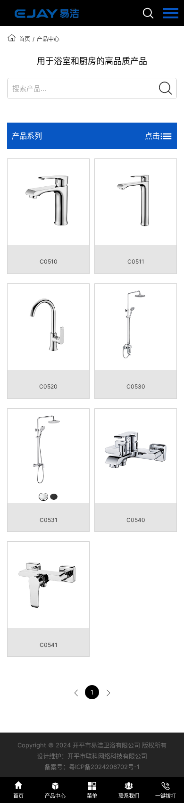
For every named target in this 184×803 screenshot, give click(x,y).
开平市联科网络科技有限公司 (107, 756)
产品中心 (48, 38)
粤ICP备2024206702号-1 (104, 766)
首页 (24, 38)
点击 (152, 136)
